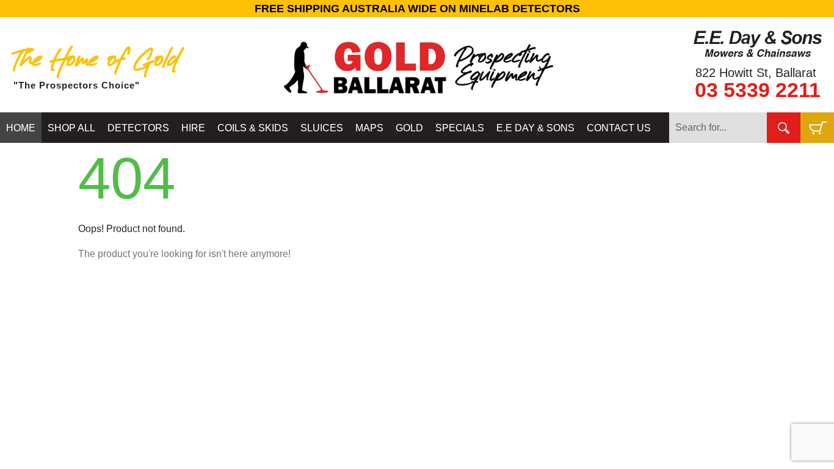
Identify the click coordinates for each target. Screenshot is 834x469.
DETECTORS (138, 128)
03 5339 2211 (758, 90)
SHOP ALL (71, 128)
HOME (20, 128)
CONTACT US (619, 128)
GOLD (409, 128)
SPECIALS (459, 128)
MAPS (369, 128)
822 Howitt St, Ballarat (755, 72)
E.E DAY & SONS (535, 128)
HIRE (193, 128)
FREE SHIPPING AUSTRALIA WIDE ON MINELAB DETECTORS (417, 8)
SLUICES (321, 128)
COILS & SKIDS (252, 128)
